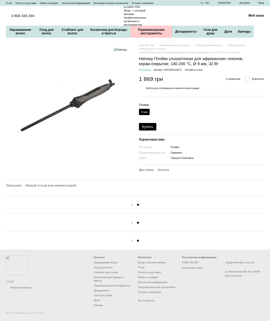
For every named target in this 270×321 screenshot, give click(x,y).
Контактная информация (76, 3)
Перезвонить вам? (192, 268)
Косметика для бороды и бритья (108, 31)
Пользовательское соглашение (110, 3)
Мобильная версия (20, 287)
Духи (228, 31)
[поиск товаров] (261, 31)
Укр (202, 3)
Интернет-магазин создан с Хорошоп (24, 313)
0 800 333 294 (22, 16)
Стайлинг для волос (72, 31)
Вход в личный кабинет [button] (152, 262)
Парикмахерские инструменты (151, 31)
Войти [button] (149, 88)
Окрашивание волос (20, 31)
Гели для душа (210, 31)
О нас (9, 3)
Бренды (244, 31)
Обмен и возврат (49, 3)
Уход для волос (46, 31)
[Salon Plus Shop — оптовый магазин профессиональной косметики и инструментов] (17, 265)
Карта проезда (233, 275)
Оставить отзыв (194, 70)
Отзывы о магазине (143, 3)
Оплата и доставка (26, 3)
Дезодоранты (186, 31)
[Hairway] (120, 49)
